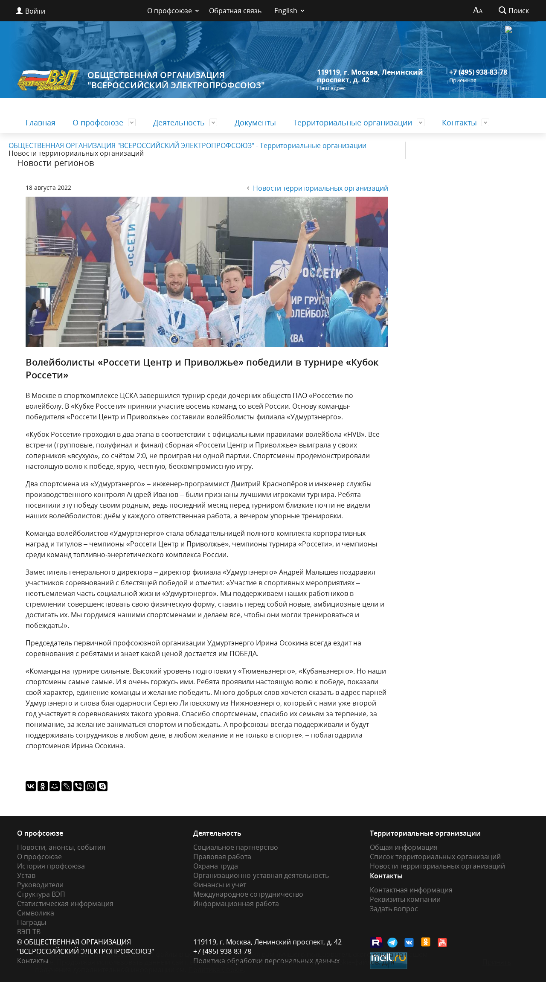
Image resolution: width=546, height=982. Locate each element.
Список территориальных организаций (435, 856)
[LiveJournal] (66, 786)
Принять (496, 962)
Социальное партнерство (235, 847)
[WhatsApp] (90, 786)
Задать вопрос (394, 908)
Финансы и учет (219, 884)
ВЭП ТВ (29, 931)
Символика (35, 913)
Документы (255, 122)
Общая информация (404, 847)
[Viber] (78, 786)
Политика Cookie (216, 969)
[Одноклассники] (43, 786)
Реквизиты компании (405, 899)
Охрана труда (215, 866)
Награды (31, 922)
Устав (26, 875)
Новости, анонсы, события (61, 847)
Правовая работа (222, 856)
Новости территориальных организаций (320, 188)
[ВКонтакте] (31, 786)
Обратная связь (235, 10)
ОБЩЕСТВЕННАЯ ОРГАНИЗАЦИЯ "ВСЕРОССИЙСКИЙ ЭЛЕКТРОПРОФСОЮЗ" (176, 80)
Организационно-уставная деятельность (261, 875)
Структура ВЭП (41, 894)
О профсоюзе (169, 10)
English (285, 10)
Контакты (459, 122)
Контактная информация (411, 890)
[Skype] (102, 786)
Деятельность (179, 122)
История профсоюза (51, 866)
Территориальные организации (352, 122)
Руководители (40, 884)
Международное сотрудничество (248, 894)
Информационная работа (236, 903)
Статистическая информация (65, 903)
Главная (40, 122)
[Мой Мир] (54, 786)
